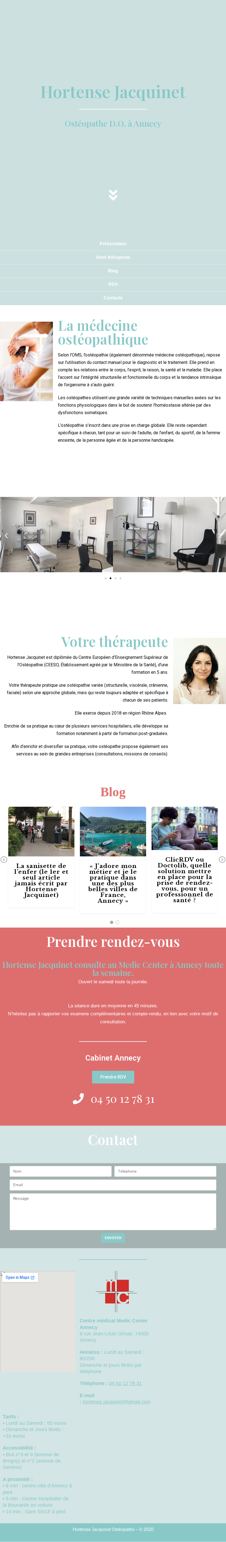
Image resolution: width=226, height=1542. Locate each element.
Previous (4, 860)
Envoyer (113, 1238)
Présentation (113, 243)
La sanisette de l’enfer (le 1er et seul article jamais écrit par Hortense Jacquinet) (41, 880)
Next (222, 860)
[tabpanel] (113, 860)
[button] (105, 578)
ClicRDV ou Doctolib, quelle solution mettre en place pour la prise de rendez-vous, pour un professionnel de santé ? (185, 825)
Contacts (113, 297)
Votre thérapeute (113, 257)
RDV (113, 284)
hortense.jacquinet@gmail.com (117, 1402)
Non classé (41, 848)
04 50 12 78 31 (125, 1383)
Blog (113, 270)
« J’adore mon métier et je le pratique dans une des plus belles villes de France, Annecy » (113, 883)
